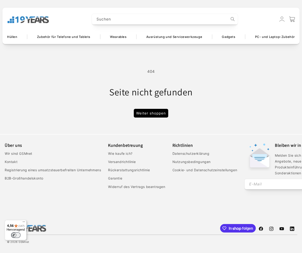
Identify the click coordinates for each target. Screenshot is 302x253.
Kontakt (11, 162)
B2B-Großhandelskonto (24, 178)
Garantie (115, 178)
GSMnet (24, 242)
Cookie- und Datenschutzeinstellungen (204, 170)
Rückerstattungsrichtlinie (129, 170)
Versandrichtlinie (122, 162)
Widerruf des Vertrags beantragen (136, 187)
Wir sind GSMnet (18, 153)
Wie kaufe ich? (120, 153)
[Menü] (24, 223)
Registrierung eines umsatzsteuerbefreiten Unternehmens (53, 170)
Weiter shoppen (151, 113)
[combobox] (165, 19)
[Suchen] (232, 19)
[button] (292, 19)
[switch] (16, 235)
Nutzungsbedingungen (191, 162)
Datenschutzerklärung (191, 153)
